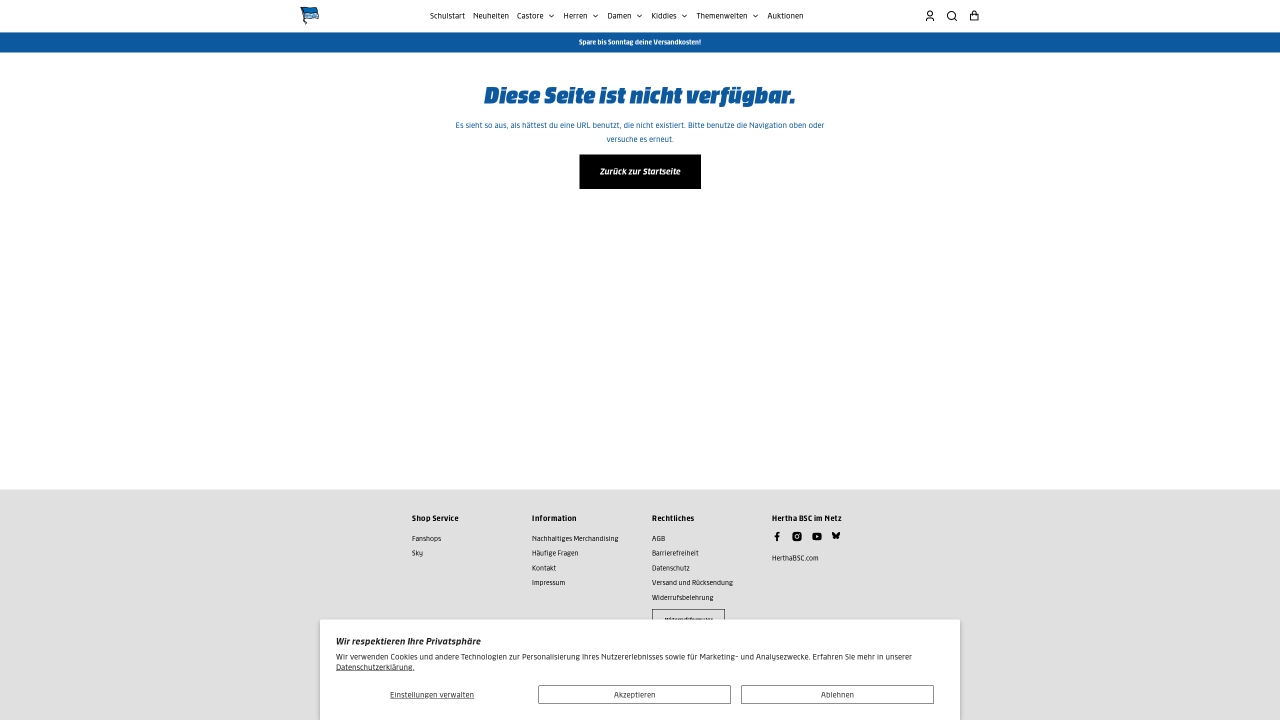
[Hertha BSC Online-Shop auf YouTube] (817, 537)
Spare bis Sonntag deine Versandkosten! (640, 42)
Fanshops (426, 538)
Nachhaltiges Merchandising (575, 538)
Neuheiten (491, 15)
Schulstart (447, 15)
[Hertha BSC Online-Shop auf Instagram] (797, 537)
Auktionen (786, 15)
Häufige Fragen (555, 553)
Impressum (548, 582)
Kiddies (664, 15)
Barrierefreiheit (675, 553)
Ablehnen (837, 695)
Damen (620, 15)
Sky (417, 553)
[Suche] (952, 16)
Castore (530, 15)
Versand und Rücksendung (692, 582)
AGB (658, 538)
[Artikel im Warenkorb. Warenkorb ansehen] (974, 16)
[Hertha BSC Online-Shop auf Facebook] (777, 537)
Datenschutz (671, 568)
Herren (576, 15)
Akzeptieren (635, 695)
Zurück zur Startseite (640, 171)
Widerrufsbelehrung (683, 598)
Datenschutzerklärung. (375, 667)
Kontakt (544, 568)
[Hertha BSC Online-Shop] (309, 16)
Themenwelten (722, 15)
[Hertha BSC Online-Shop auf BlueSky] (836, 536)
